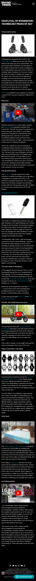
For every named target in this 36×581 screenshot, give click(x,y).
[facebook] (11, 565)
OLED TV (21, 296)
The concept (14, 379)
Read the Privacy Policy (10, 576)
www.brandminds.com (25, 570)
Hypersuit (7, 127)
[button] (24, 577)
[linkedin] (16, 565)
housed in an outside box (18, 279)
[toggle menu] (33, 4)
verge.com (14, 462)
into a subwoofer (23, 281)
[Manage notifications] (3, 573)
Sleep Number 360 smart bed (15, 446)
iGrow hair (8, 174)
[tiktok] (25, 565)
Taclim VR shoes (7, 61)
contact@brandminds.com (12, 570)
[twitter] (13, 565)
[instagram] (19, 565)
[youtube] (22, 565)
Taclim (3, 93)
